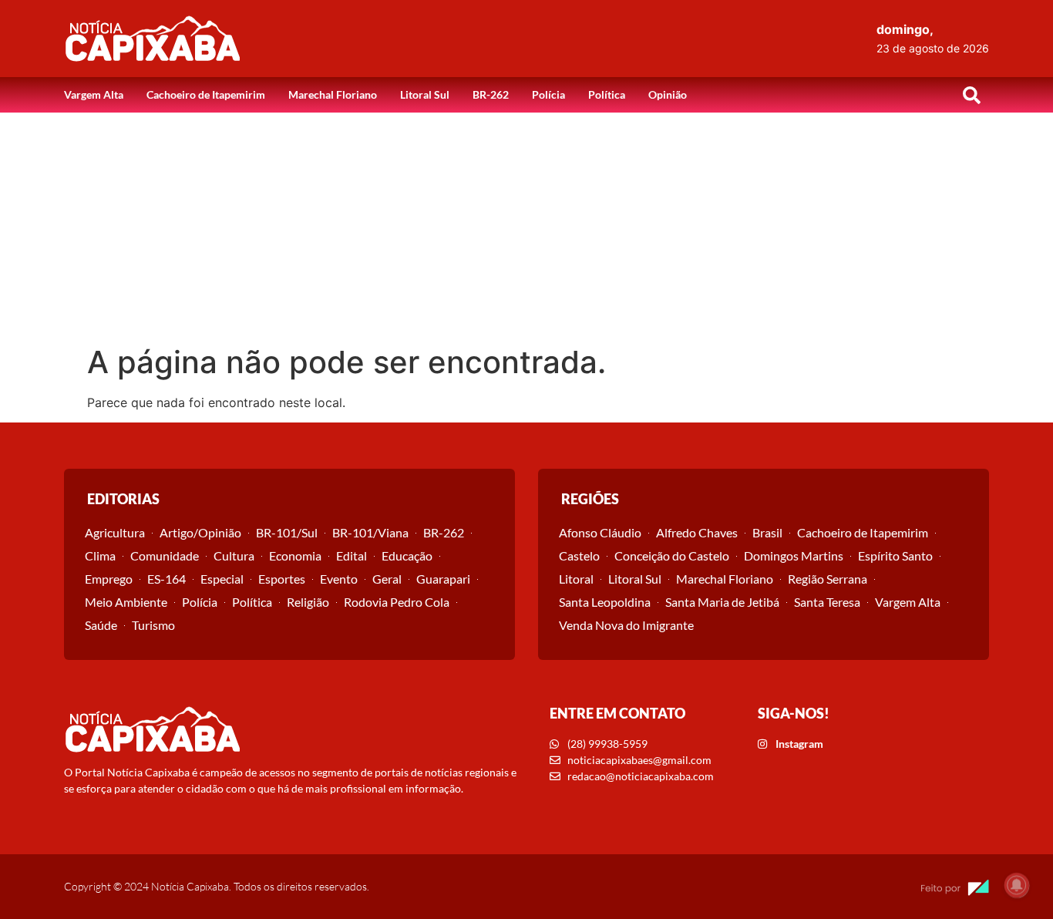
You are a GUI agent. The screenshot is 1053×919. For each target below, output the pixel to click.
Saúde (101, 625)
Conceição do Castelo (671, 555)
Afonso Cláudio (600, 532)
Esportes (281, 578)
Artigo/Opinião (200, 532)
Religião (308, 601)
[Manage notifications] (1016, 885)
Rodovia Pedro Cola (396, 601)
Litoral (576, 578)
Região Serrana (827, 578)
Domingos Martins (793, 555)
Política (606, 94)
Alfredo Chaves (697, 532)
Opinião (667, 94)
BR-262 (491, 94)
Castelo (579, 555)
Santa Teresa (827, 601)
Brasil (767, 532)
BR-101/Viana (370, 532)
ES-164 (166, 578)
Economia (295, 555)
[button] (971, 95)
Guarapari (443, 578)
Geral (387, 578)
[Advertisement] (526, 228)
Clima (100, 555)
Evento (339, 578)
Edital (351, 555)
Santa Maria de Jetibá (722, 601)
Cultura (234, 555)
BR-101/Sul (287, 532)
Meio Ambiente (126, 601)
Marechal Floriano (332, 94)
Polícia (548, 94)
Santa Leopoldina (605, 601)
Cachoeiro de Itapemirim (205, 94)
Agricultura (115, 532)
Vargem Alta (93, 94)
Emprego (109, 578)
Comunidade (164, 555)
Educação (407, 555)
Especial (222, 578)
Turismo (153, 625)
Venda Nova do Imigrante (626, 625)
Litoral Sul (424, 94)
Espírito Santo (895, 555)
